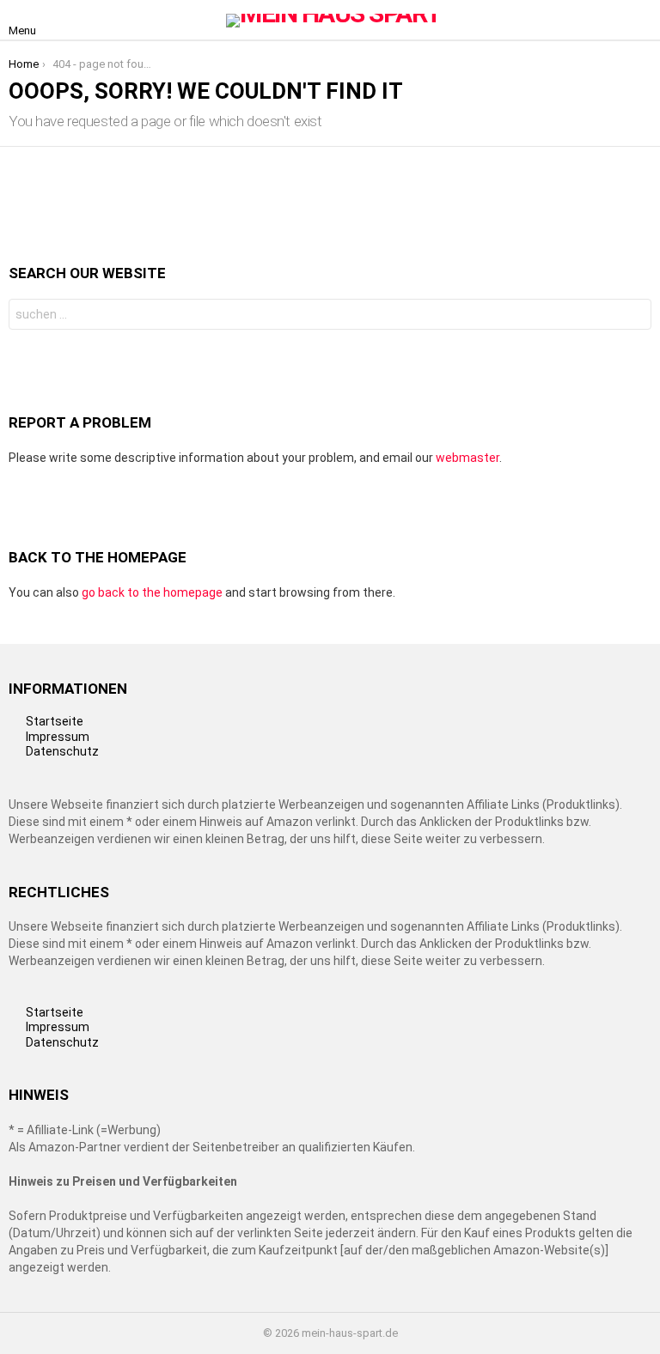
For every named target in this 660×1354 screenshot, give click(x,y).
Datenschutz (62, 751)
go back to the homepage (152, 592)
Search (634, 316)
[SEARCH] (641, 20)
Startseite (54, 721)
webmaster (467, 457)
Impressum (57, 737)
